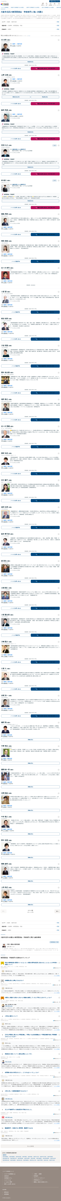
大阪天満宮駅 (6, 854)
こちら (29, 35)
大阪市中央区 (52, 1160)
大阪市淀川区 (19, 1160)
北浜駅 (13, 45)
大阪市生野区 (27, 1158)
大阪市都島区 (5, 1156)
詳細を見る (30, 739)
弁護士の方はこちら (54, 1)
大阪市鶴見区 (26, 1160)
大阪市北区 (19, 43)
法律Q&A (6, 1176)
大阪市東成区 (20, 1158)
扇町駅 (5, 441)
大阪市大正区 (36, 1156)
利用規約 (36, 1176)
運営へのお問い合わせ (9, 1184)
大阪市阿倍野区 (46, 1158)
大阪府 (13, 43)
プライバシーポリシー (39, 1178)
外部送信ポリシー (38, 1180)
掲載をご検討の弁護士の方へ (41, 1182)
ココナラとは (7, 1180)
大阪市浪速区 (50, 1156)
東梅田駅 (5, 710)
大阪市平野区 (40, 1160)
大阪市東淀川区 (13, 1158)
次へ (57, 911)
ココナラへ (4, 1)
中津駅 (4, 760)
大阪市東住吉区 (6, 1160)
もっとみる (30, 1146)
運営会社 (6, 1192)
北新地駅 (14, 81)
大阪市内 (4, 1155)
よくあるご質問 (8, 1182)
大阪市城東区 (39, 1158)
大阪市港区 (30, 1156)
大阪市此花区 (18, 1156)
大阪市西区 (24, 1156)
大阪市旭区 (32, 1158)
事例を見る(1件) (16, 96)
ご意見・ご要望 (37, 1174)
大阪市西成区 (13, 1160)
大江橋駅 (5, 228)
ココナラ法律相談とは (9, 1174)
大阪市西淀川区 (6, 1158)
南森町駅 (5, 255)
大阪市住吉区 (53, 1158)
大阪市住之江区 (33, 1160)
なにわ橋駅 (15, 116)
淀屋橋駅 (5, 575)
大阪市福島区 (12, 1156)
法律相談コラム (8, 1178)
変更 (58, 21)
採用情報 (6, 1194)
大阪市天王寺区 (43, 1156)
